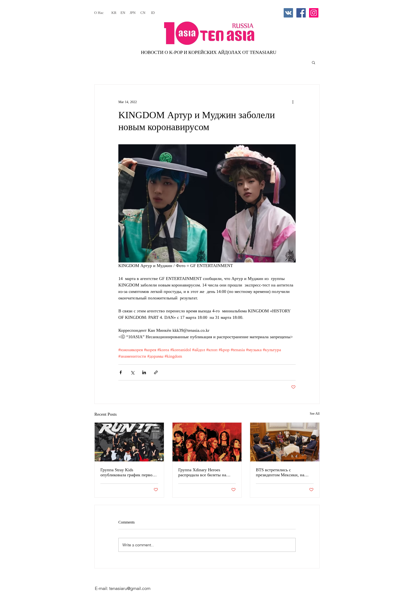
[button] (313, 62)
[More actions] (293, 102)
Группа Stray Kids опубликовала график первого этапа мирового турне (128, 472)
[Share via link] (156, 372)
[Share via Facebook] (120, 372)
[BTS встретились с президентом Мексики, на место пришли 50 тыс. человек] (284, 442)
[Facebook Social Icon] (301, 12)
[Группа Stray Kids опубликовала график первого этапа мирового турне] (129, 442)
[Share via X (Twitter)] (132, 372)
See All (315, 413)
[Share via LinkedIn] (144, 372)
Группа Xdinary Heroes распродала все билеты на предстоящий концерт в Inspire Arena (207, 472)
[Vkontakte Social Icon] (288, 12)
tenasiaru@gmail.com (129, 588)
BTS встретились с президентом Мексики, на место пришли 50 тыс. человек (284, 472)
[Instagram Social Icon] (313, 12)
